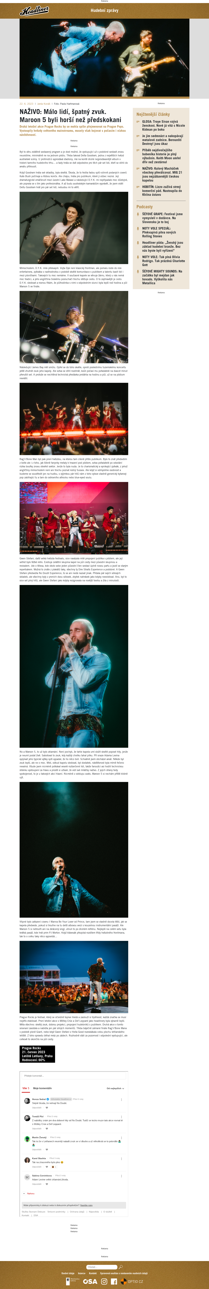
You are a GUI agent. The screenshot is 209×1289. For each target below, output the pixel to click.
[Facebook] (114, 1281)
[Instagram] (104, 1281)
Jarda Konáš (44, 104)
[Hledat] (120, 1267)
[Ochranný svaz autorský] (90, 1281)
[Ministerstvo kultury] (72, 1281)
